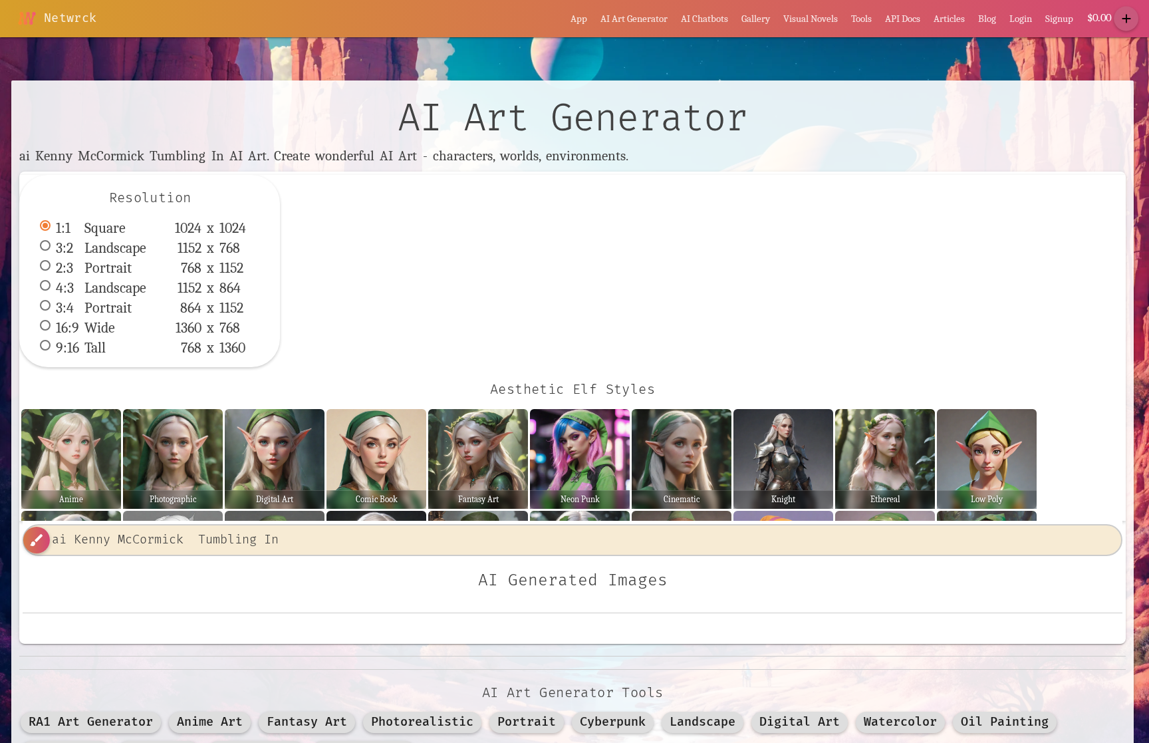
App (579, 19)
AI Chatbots (704, 19)
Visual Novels (810, 19)
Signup (1059, 19)
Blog (987, 19)
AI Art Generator (634, 19)
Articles (949, 19)
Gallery (755, 19)
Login (1020, 19)
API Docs (902, 19)
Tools (861, 19)
